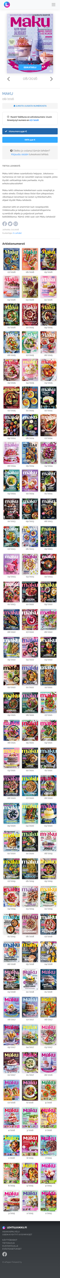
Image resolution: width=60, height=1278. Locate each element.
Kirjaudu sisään (19, 154)
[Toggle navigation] (53, 5)
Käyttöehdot (9, 1240)
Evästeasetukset (12, 1249)
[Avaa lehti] (12, 259)
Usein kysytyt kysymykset (17, 1234)
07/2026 (34, 120)
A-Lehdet (17, 233)
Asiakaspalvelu (11, 1231)
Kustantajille (10, 1246)
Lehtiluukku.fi (17, 1227)
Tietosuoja (8, 1243)
